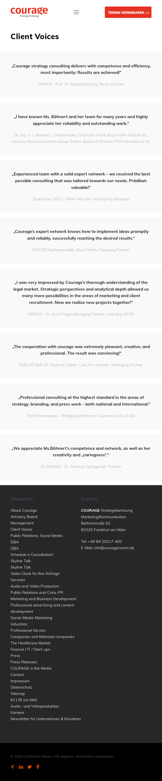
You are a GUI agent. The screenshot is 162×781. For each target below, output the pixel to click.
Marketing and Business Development (43, 598)
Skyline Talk (21, 560)
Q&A (15, 541)
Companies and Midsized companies (42, 636)
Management (22, 523)
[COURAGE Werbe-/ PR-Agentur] (29, 12)
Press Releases (24, 662)
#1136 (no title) (24, 699)
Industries (19, 624)
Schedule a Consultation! (32, 554)
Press (15, 655)
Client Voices (21, 529)
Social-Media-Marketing (31, 617)
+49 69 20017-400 (105, 541)
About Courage (24, 510)
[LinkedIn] (21, 767)
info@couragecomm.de (114, 547)
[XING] (13, 767)
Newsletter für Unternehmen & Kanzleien (46, 718)
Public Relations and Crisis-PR (37, 592)
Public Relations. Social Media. (37, 535)
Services (18, 579)
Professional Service (28, 630)
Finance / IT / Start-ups (30, 649)
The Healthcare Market (30, 643)
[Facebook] (38, 767)
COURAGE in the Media (31, 668)
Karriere (17, 712)
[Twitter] (29, 767)
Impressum (20, 680)
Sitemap (18, 693)
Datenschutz (21, 687)
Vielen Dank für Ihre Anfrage (35, 573)
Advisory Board (24, 516)
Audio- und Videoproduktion (35, 706)
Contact (17, 674)
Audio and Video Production (35, 586)
